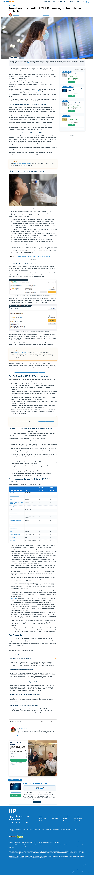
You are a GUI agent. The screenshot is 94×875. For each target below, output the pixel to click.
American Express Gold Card (75, 118)
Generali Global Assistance (16, 506)
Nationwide (12, 525)
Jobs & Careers (78, 818)
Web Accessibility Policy (38, 829)
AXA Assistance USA (14, 496)
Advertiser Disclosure (87, 2)
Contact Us (77, 821)
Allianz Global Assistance (15, 492)
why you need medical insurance (22, 163)
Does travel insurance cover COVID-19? (20, 658)
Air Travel (53, 821)
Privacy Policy (12, 829)
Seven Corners (13, 528)
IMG (11, 516)
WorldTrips (12, 540)
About (64, 821)
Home (10, 5)
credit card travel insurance (21, 352)
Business (59, 1)
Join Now (18, 760)
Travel (66, 1)
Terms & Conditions (27, 829)
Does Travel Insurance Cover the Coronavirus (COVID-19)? (30, 372)
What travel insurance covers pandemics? (21, 669)
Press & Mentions (57, 829)
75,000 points (39, 788)
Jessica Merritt (16, 15)
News (45, 1)
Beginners (65, 818)
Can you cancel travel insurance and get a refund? (23, 682)
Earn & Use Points (74, 1)
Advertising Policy (25, 62)
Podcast (76, 816)
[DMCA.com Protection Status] (12, 837)
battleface (12, 499)
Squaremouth (22, 273)
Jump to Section (13, 57)
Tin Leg (11, 531)
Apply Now (16, 795)
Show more (36, 802)
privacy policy (20, 763)
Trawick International (15, 534)
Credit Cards (51, 1)
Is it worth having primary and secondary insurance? (24, 705)
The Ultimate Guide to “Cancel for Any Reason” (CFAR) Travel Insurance (33, 256)
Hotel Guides (66, 816)
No (51, 721)
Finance (53, 816)
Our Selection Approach (80, 69)
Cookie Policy (49, 829)
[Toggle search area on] (83, 2)
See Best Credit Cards (77, 129)
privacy (17, 762)
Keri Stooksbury (46, 15)
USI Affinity (12, 537)
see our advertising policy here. (71, 852)
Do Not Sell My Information (15, 830)
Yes (42, 721)
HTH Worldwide (13, 513)
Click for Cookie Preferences (69, 829)
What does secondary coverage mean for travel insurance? (26, 694)
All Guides (18, 829)
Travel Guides (54, 818)
